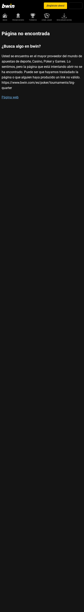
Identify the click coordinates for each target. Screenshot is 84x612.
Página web (10, 97)
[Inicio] (9, 6)
